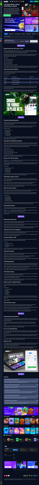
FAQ (28, 406)
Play (10, 30)
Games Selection (8, 406)
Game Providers (28, 405)
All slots (33, 416)
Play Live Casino (21, 117)
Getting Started (6, 405)
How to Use (20, 406)
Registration (36, 1)
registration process (21, 50)
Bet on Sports (21, 313)
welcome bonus (9, 160)
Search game (8, 413)
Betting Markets (33, 405)
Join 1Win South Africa (21, 45)
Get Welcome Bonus (34, 41)
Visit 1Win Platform (21, 216)
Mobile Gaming (24, 405)
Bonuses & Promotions (19, 405)
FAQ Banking (26, 406)
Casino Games (10, 405)
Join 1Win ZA (6, 15)
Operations (17, 406)
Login (31, 1)
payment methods (8, 210)
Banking (23, 406)
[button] (21, 30)
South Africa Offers (13, 406)
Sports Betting (14, 405)
